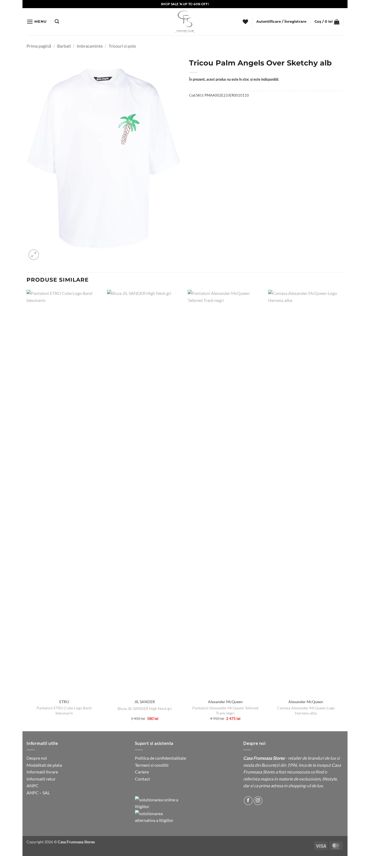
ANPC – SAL (38, 792)
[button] (37, 21)
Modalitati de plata (44, 765)
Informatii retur (41, 778)
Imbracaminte (90, 45)
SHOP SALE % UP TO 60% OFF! (185, 4)
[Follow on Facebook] (248, 800)
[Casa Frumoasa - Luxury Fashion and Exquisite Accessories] (185, 21)
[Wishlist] (245, 22)
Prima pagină (39, 45)
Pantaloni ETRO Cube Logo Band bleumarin (64, 710)
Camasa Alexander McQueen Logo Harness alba (306, 710)
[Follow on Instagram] (258, 800)
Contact (142, 778)
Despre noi (37, 757)
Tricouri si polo (122, 45)
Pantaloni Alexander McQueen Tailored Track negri (225, 710)
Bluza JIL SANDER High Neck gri (145, 708)
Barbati (64, 45)
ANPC (32, 785)
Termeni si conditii (151, 765)
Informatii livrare (42, 771)
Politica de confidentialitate (160, 757)
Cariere (142, 771)
